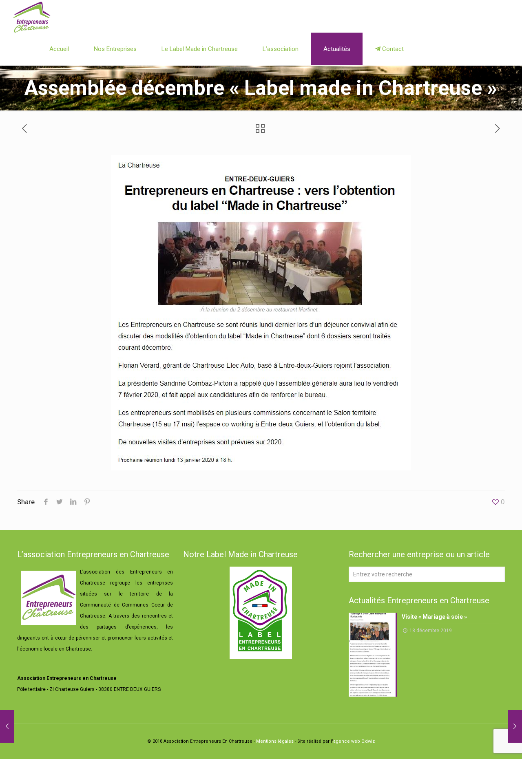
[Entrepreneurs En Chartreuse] (31, 16)
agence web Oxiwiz (354, 741)
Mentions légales (275, 741)
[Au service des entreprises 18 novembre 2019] (7, 726)
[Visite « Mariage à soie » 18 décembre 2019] (515, 726)
